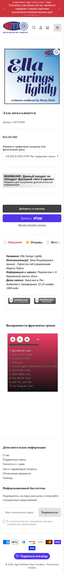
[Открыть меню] (57, 28)
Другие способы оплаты (32, 224)
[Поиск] (34, 28)
